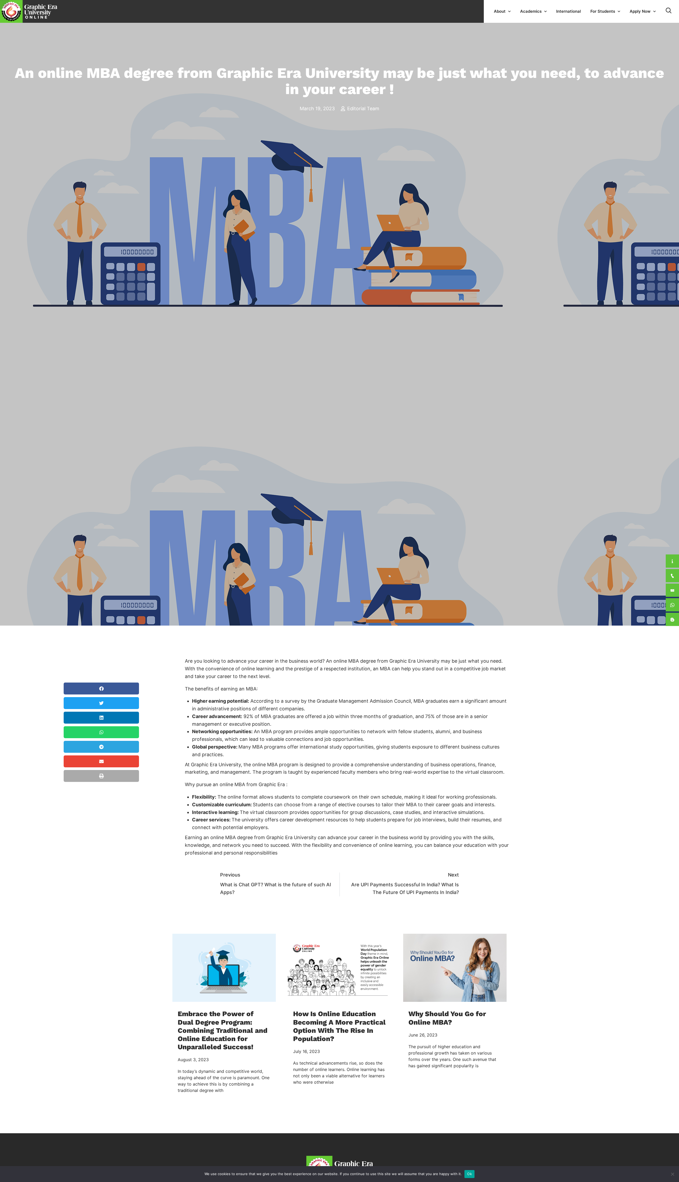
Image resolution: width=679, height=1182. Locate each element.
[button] (101, 688)
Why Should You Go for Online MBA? (447, 1018)
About (500, 11)
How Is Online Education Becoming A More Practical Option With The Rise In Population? (339, 1026)
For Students (602, 11)
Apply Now (640, 11)
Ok (469, 1174)
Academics (531, 11)
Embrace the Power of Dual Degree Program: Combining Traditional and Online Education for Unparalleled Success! (222, 1030)
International (568, 11)
